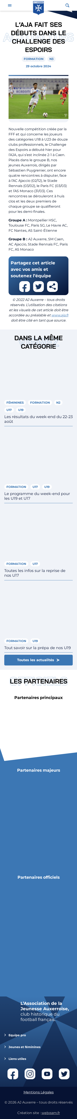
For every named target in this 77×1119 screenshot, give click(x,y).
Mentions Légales (39, 1092)
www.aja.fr (59, 315)
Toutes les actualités (35, 660)
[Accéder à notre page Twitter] (64, 1073)
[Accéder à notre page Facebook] (12, 1073)
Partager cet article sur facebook (24, 286)
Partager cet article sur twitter (38, 286)
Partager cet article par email (52, 286)
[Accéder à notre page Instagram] (30, 1073)
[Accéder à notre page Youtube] (47, 1073)
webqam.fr (50, 1113)
